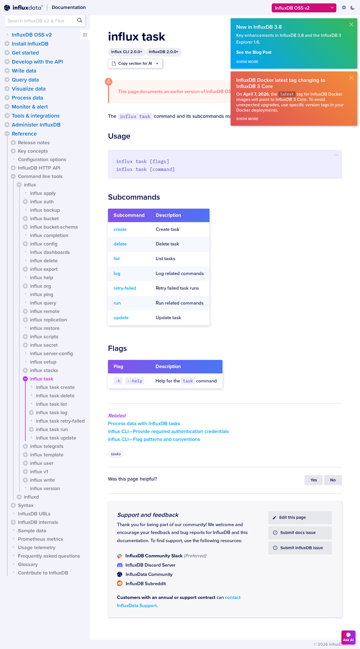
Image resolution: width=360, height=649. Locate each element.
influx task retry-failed (60, 421)
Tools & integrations (36, 115)
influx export (44, 269)
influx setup (43, 362)
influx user (41, 463)
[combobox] (45, 20)
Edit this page (292, 517)
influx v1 (39, 471)
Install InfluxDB (30, 43)
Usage (119, 136)
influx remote (45, 311)
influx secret (44, 345)
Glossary (28, 564)
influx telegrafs (47, 446)
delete (120, 244)
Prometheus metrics (40, 539)
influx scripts (44, 336)
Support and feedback (147, 515)
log (117, 273)
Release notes (34, 142)
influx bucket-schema (54, 227)
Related (116, 416)
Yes (313, 480)
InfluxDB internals (38, 522)
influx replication (48, 320)
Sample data (32, 531)
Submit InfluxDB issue (301, 548)
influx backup (45, 210)
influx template (47, 455)
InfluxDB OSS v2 (32, 34)
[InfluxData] (23, 8)
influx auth (42, 202)
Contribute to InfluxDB (43, 573)
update (121, 318)
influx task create (55, 387)
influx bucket (44, 218)
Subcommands (134, 197)
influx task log (51, 412)
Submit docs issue (298, 532)
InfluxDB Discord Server (150, 565)
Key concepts (33, 151)
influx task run (52, 429)
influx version (45, 488)
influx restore (45, 328)
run (117, 303)
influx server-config (51, 353)
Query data (25, 79)
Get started (25, 52)
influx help (41, 277)
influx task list (51, 404)
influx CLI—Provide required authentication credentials (168, 431)
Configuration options (42, 159)
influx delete (44, 261)
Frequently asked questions (49, 556)
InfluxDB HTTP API (39, 168)
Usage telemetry (36, 547)
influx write (42, 480)
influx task (41, 379)
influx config (43, 244)
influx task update (56, 438)
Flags (117, 348)
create (120, 229)
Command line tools (40, 176)
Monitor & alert (30, 106)
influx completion (49, 235)
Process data (27, 97)
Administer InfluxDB (36, 124)
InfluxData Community (149, 574)
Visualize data (29, 88)
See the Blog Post (253, 52)
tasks (116, 454)
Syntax (25, 505)
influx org (40, 286)
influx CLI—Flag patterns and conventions (154, 439)
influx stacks (44, 370)
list (117, 259)
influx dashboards (50, 252)
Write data (24, 70)
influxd (31, 497)
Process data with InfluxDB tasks (144, 424)
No (333, 480)
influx (30, 185)
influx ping (41, 294)
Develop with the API (37, 61)
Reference (24, 133)
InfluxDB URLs (34, 514)
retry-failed (125, 288)
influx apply (43, 193)
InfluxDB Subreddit (146, 584)
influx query (43, 303)
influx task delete (55, 396)
